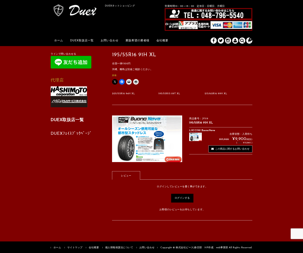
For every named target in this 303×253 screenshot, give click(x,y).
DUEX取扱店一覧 (82, 40)
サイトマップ (75, 247)
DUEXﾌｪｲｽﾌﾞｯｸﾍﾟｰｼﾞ (71, 134)
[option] (147, 138)
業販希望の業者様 (137, 40)
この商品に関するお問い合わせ (232, 149)
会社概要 (162, 40)
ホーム (58, 40)
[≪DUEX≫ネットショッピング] (75, 12)
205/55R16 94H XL (123, 93)
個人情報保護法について (119, 247)
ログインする (182, 198)
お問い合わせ (110, 40)
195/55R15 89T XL (169, 93)
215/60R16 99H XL (216, 93)
